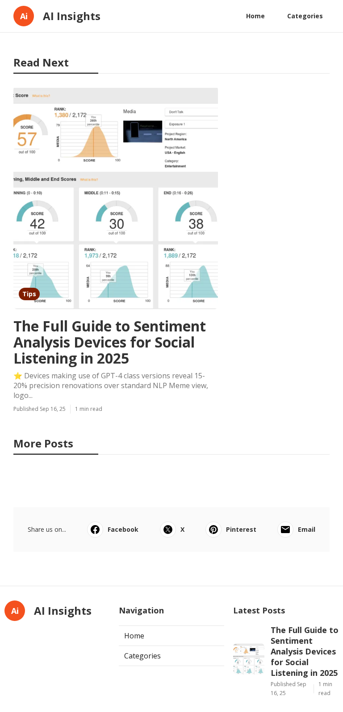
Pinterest (241, 529)
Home (255, 16)
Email (306, 529)
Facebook (123, 529)
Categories (305, 16)
